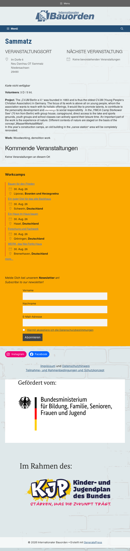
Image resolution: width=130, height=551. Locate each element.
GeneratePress (93, 542)
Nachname (29, 303)
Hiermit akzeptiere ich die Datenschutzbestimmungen (60, 330)
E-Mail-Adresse (32, 316)
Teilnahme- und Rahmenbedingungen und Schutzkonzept (65, 370)
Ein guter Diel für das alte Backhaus (29, 199)
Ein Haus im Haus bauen (23, 214)
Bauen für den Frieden (21, 184)
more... (9, 259)
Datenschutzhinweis (76, 366)
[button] (122, 28)
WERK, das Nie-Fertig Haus (25, 244)
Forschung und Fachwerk (23, 229)
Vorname (28, 290)
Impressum (47, 366)
